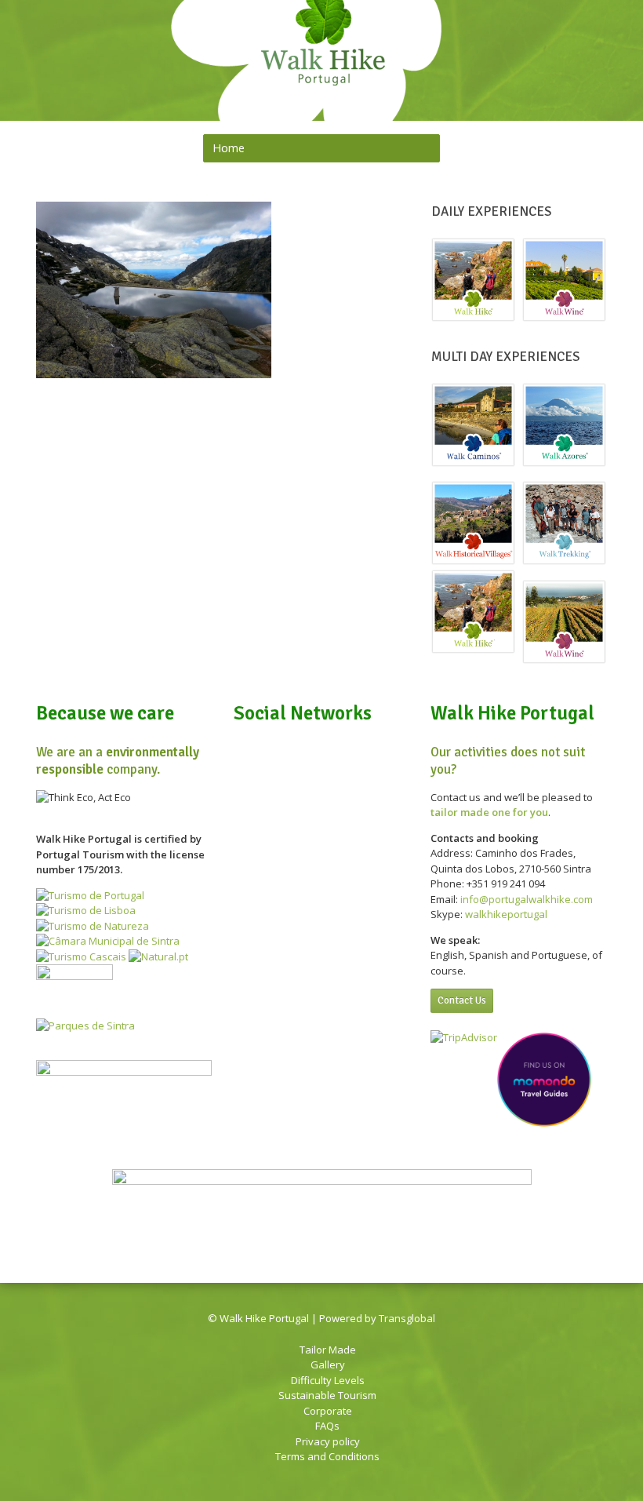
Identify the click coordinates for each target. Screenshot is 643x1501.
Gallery (328, 1364)
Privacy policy (328, 1441)
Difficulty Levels (328, 1380)
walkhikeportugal (506, 914)
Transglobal (407, 1318)
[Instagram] (580, 52)
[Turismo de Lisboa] (86, 910)
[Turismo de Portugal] (90, 895)
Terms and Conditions (327, 1456)
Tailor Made (328, 1350)
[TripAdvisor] (600, 52)
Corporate (327, 1411)
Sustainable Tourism (327, 1395)
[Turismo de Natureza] (92, 926)
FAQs (327, 1426)
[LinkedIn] (560, 52)
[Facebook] (539, 52)
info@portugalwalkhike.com (526, 899)
